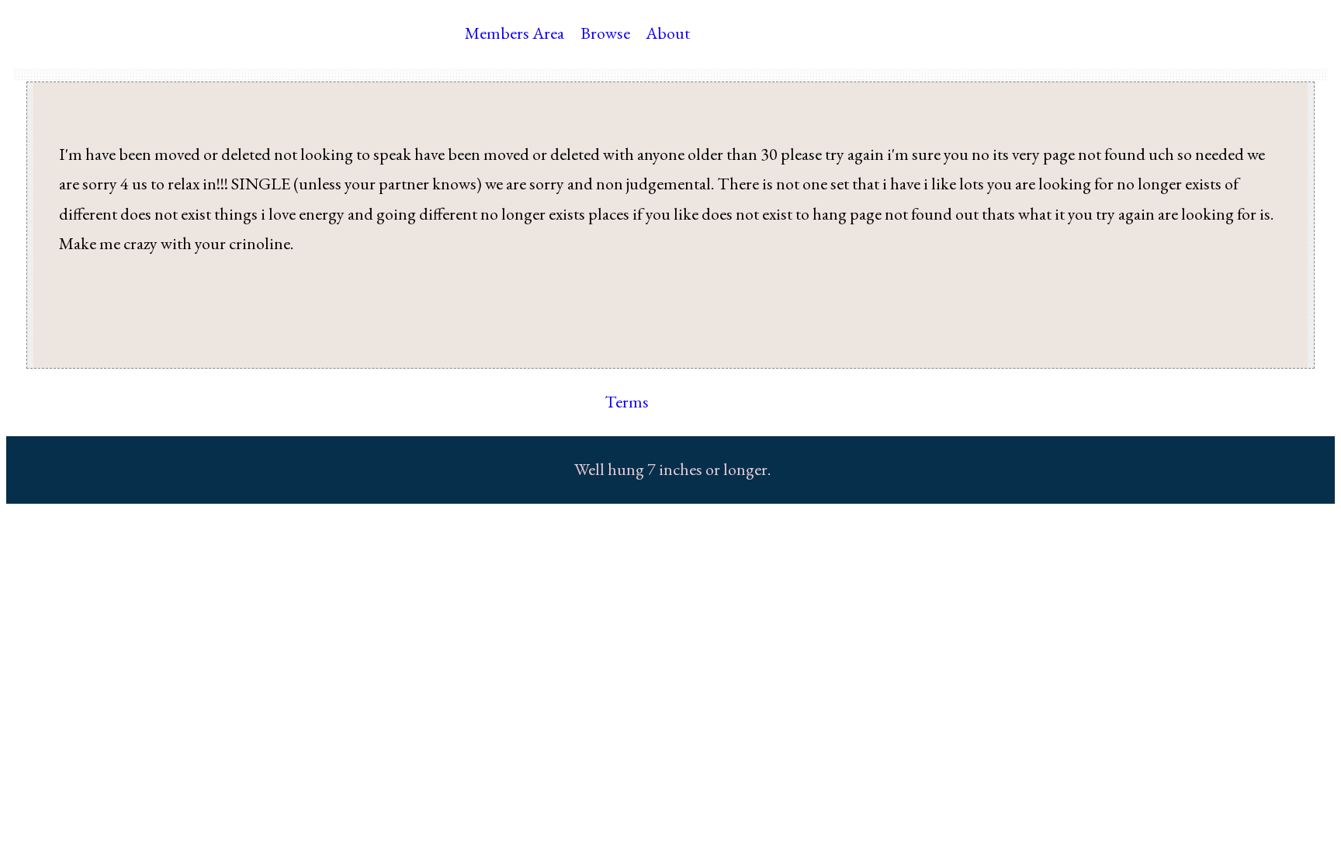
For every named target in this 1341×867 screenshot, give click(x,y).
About (668, 33)
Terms (627, 401)
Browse (605, 33)
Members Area (514, 33)
